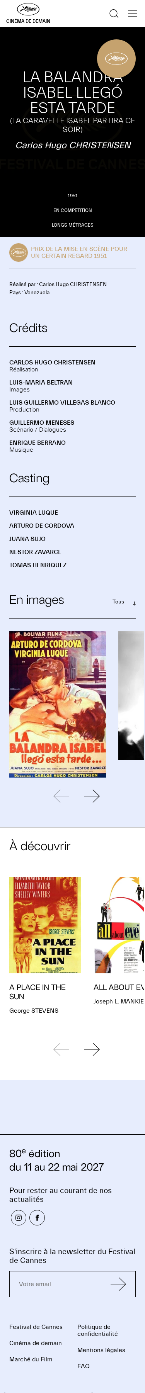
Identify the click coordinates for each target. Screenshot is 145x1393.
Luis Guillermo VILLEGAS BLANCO (62, 402)
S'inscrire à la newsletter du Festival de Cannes (72, 1256)
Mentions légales (101, 1350)
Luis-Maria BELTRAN (41, 382)
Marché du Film (31, 1359)
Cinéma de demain (35, 1343)
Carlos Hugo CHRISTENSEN (52, 362)
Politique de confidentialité (97, 1330)
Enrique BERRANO (37, 442)
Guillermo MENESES (41, 422)
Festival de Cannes (36, 1327)
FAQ (83, 1366)
